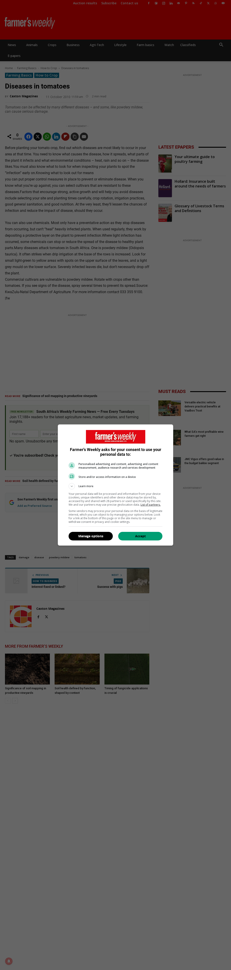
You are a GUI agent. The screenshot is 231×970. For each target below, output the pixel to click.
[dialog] (115, 485)
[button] (115, 486)
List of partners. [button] (151, 505)
